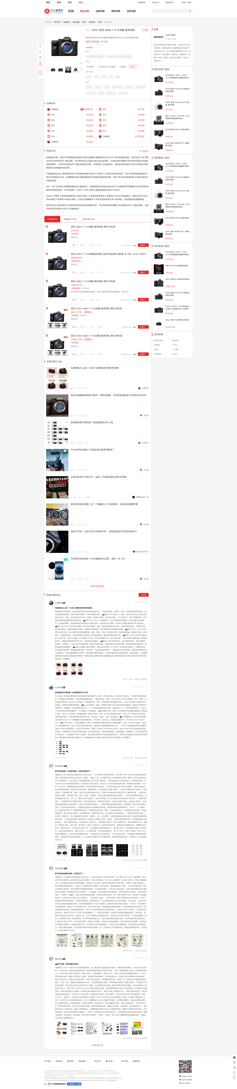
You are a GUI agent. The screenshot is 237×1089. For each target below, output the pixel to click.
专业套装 (122, 67)
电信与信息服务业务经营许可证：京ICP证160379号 (82, 1071)
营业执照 (116, 1073)
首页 (48, 2)
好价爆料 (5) (52, 219)
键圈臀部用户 (141, 497)
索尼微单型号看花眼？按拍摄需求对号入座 (92, 422)
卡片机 (175, 345)
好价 (59, 2)
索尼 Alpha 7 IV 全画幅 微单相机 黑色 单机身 (93, 227)
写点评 (143, 595)
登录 (184, 2)
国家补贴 (86, 288)
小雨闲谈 (145, 388)
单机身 (132, 67)
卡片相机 (175, 349)
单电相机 (92, 22)
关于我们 (47, 1061)
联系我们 (59, 1061)
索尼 (100, 22)
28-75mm (111, 93)
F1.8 (96, 77)
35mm (89, 87)
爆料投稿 (169, 2)
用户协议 (124, 1061)
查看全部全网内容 (97, 586)
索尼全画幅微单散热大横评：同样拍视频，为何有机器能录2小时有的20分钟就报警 (110, 395)
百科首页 (57, 22)
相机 (84, 22)
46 (101, 327)
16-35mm (129, 87)
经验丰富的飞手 (143, 552)
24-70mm (91, 93)
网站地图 (82, 1061)
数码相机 (175, 340)
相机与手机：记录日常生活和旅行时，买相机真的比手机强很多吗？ (104, 531)
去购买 (144, 245)
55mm (107, 87)
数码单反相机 (158, 340)
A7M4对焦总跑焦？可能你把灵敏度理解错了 (92, 449)
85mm (101, 93)
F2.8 (104, 77)
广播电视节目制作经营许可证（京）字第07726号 (60, 1075)
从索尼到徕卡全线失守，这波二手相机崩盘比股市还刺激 (98, 477)
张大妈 (146, 415)
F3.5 (117, 77)
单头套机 (90, 67)
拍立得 (156, 349)
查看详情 (157, 61)
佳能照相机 (157, 354)
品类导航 (131, 11)
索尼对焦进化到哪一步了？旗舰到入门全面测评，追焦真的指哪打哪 (104, 504)
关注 (146, 30)
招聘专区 (70, 1061)
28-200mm (141, 87)
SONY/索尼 (170, 35)
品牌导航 (100, 11)
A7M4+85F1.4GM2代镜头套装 (119, 56)
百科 (81, 2)
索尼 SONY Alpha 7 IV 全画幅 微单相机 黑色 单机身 (96, 308)
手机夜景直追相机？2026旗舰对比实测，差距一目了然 (98, 558)
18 (101, 354)
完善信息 (145, 151)
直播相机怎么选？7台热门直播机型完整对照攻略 (95, 368)
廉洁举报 (109, 1061)
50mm (98, 87)
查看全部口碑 (97, 1045)
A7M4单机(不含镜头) (95, 56)
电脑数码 (66, 22)
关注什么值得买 (187, 1080)
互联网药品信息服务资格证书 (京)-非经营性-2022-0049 (94, 1073)
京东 (134, 245)
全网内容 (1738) (70, 219)
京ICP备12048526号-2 (108, 1071)
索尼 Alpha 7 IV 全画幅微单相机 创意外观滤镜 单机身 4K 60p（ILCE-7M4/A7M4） (110, 254)
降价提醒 (104, 42)
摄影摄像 (76, 22)
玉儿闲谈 (145, 443)
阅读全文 (74, 237)
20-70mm (117, 87)
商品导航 (84, 11)
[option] (54, 70)
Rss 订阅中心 (186, 1083)
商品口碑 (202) (89, 219)
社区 (70, 2)
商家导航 (115, 11)
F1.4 (89, 77)
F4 (111, 77)
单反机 (175, 354)
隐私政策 (136, 1061)
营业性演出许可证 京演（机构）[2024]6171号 (59, 1073)
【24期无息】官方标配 (106, 67)
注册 (189, 2)
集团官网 (141, 2)
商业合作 (155, 2)
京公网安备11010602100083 (54, 1071)
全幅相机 (157, 345)
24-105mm (123, 93)
